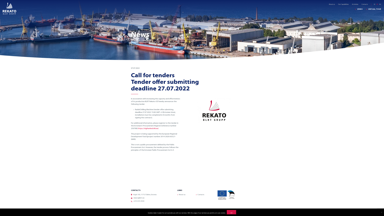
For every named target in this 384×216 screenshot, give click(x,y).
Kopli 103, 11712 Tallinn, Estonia (144, 195)
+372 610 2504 (138, 201)
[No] (381, 212)
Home (133, 40)
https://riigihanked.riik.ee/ (148, 129)
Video (360, 9)
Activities (355, 4)
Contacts (365, 4)
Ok (231, 213)
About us (332, 4)
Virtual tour (374, 9)
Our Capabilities (343, 4)
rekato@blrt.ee (138, 198)
